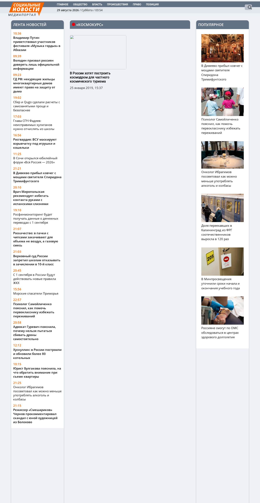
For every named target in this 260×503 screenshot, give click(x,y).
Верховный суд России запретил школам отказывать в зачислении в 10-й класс (36, 260)
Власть (97, 4)
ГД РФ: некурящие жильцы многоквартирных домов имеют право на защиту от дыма (34, 85)
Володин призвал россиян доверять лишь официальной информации (36, 64)
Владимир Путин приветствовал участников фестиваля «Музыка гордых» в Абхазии (36, 44)
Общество (80, 4)
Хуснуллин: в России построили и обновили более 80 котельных (37, 354)
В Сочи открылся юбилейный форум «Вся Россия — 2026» (35, 160)
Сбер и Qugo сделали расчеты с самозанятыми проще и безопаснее (36, 106)
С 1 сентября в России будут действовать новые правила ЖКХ (34, 279)
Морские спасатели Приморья (35, 293)
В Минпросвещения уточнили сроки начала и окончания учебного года (220, 283)
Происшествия (117, 4)
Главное (62, 4)
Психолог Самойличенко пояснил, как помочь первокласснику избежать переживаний (33, 310)
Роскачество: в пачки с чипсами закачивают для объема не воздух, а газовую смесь (35, 239)
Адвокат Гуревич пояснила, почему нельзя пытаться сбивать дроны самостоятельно (34, 333)
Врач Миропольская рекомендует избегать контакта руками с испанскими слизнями (31, 198)
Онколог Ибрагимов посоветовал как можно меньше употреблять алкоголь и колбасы (37, 393)
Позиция (152, 4)
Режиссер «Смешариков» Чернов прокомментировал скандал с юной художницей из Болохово (35, 416)
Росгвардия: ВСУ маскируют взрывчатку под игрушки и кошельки (35, 143)
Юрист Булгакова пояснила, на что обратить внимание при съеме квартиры (37, 372)
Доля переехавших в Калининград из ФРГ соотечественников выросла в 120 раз (216, 232)
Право (137, 4)
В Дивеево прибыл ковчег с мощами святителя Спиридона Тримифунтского (37, 177)
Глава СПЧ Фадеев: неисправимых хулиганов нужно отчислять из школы (33, 125)
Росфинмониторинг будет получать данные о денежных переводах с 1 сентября (35, 218)
